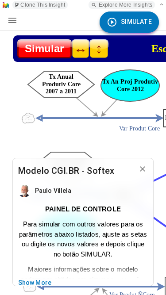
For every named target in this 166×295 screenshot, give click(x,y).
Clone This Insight (42, 5)
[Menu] (12, 20)
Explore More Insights (125, 5)
